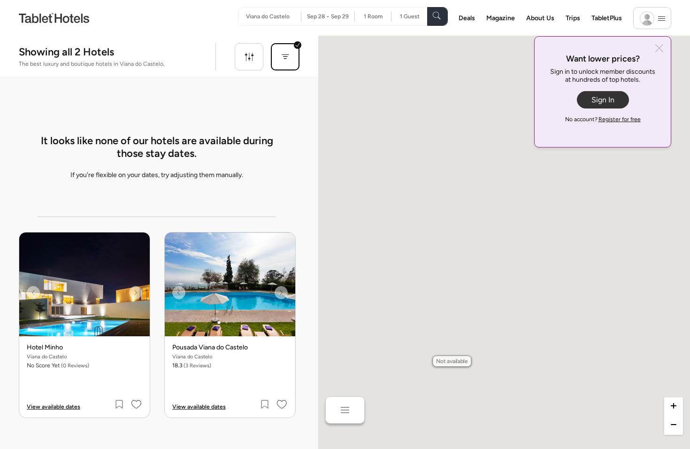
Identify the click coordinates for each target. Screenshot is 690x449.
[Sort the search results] (285, 56)
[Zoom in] (673, 406)
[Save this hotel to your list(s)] (119, 404)
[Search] (437, 16)
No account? (603, 119)
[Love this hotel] (136, 404)
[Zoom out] (673, 425)
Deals (467, 18)
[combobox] (273, 16)
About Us (540, 18)
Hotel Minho (45, 347)
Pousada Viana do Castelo (210, 347)
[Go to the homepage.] (54, 18)
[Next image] (135, 292)
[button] (452, 361)
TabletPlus (606, 18)
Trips (573, 18)
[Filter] (249, 56)
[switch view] (345, 410)
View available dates (53, 406)
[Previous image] (33, 292)
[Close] (659, 49)
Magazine (500, 18)
